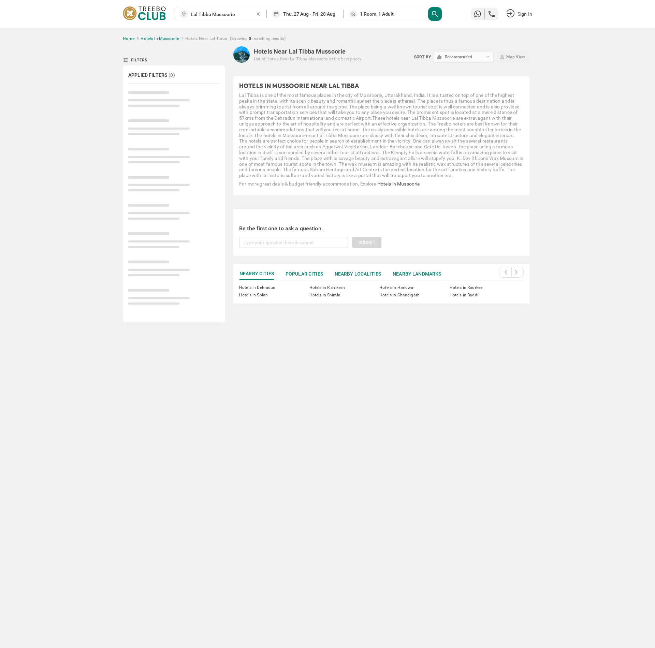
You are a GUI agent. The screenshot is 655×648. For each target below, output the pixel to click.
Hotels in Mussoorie (398, 184)
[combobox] (223, 14)
